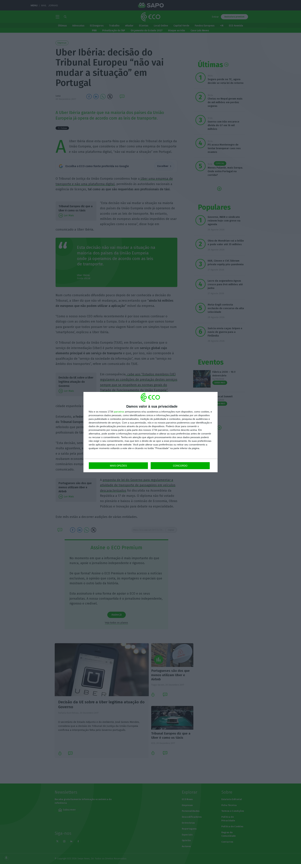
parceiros (119, 411)
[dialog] (150, 432)
